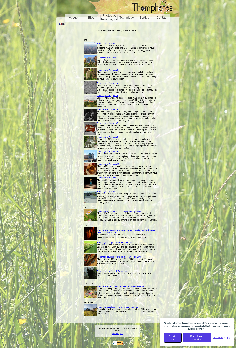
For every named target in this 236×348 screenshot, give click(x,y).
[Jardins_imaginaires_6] (90, 221)
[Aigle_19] (90, 316)
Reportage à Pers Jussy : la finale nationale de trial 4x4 (121, 286)
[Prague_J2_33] (90, 66)
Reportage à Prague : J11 (108, 178)
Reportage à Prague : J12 (108, 191)
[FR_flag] (60, 24)
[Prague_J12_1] (90, 202)
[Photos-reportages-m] (109, 18)
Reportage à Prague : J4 (107, 83)
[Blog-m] (91, 18)
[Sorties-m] (144, 18)
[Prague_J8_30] (90, 148)
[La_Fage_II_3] (90, 239)
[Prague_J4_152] (90, 93)
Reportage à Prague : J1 (107, 43)
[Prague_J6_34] (90, 120)
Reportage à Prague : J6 (107, 109)
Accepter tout (173, 337)
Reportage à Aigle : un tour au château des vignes (118, 307)
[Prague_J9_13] (90, 161)
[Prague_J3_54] (90, 80)
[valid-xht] (118, 344)
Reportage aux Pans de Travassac (112, 271)
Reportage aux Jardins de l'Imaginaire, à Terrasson (119, 211)
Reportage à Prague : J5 (107, 96)
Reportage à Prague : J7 (107, 123)
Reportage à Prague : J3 (107, 70)
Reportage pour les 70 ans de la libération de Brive (119, 257)
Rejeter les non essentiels (197, 337)
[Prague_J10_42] (90, 175)
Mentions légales (117, 334)
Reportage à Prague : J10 (108, 164)
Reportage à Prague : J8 (107, 137)
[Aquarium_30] (90, 252)
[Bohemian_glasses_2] (90, 189)
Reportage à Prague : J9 (107, 152)
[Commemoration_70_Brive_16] (90, 265)
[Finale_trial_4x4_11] (90, 297)
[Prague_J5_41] (90, 106)
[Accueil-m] (74, 18)
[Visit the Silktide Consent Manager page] (228, 337)
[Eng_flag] (63, 24)
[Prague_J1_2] (90, 53)
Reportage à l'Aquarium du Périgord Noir (115, 242)
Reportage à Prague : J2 (107, 58)
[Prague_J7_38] (90, 134)
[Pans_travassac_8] (90, 279)
